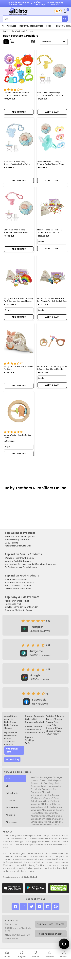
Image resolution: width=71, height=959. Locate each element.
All (3, 25)
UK (7, 785)
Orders (7, 738)
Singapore (11, 822)
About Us (8, 719)
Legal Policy (52, 725)
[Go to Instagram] (23, 906)
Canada (10, 800)
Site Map (29, 740)
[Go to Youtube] (39, 906)
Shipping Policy (53, 731)
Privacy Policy (52, 722)
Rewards (8, 744)
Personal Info (10, 735)
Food (49, 25)
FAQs (27, 743)
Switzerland (12, 807)
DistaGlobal (10, 722)
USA (8, 778)
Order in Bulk (31, 719)
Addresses (9, 741)
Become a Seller (33, 729)
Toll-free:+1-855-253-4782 (50, 924)
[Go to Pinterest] (55, 906)
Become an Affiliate (35, 732)
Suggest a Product (34, 722)
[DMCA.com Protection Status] (58, 888)
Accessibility (12, 759)
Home (5, 31)
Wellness (11, 25)
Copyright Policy (54, 728)
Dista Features (11, 725)
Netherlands (12, 793)
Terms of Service (54, 719)
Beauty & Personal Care (31, 25)
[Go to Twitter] (31, 906)
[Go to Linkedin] (47, 906)
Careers (8, 728)
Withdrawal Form (12, 750)
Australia (10, 815)
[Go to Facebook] (15, 906)
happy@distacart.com (50, 933)
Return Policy (52, 734)
